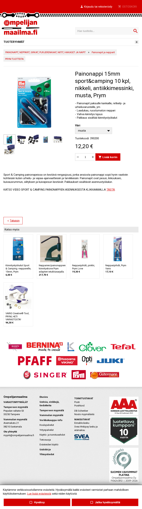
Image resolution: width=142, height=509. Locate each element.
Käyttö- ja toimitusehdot (52, 434)
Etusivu (44, 397)
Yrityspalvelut (47, 430)
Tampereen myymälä (52, 410)
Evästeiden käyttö (49, 444)
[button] (96, 7)
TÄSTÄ (110, 189)
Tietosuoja (45, 439)
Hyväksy (37, 502)
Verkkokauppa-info (51, 420)
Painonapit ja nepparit (103, 52)
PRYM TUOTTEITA (14, 59)
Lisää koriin (107, 157)
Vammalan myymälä (51, 415)
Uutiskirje (45, 449)
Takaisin (13, 221)
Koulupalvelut (47, 425)
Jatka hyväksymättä (105, 502)
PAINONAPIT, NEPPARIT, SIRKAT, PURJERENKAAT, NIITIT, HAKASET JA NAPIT (45, 52)
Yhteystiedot (47, 454)
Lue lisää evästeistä (39, 493)
